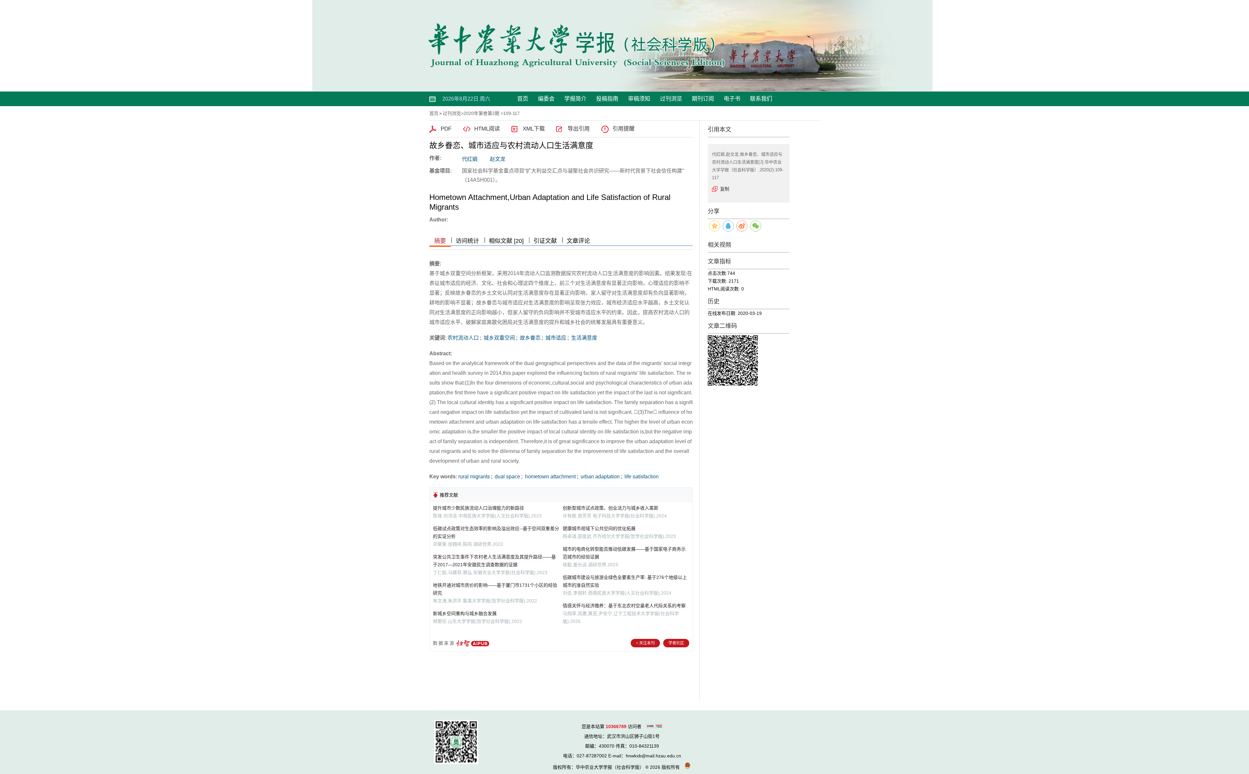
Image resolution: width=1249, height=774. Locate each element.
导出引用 (579, 129)
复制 (724, 188)
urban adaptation (599, 476)
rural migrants (474, 476)
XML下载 (534, 129)
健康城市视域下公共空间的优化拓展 (599, 528)
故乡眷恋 (529, 338)
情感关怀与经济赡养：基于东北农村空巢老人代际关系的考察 (624, 605)
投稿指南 (607, 99)
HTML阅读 (487, 129)
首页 (522, 99)
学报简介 (575, 99)
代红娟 (469, 159)
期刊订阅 (703, 99)
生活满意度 (583, 338)
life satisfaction (641, 476)
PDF (446, 129)
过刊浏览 (671, 99)
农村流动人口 (463, 338)
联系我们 (761, 99)
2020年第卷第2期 (481, 113)
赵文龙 (497, 159)
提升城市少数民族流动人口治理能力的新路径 (478, 508)
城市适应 (555, 338)
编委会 (546, 99)
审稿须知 (639, 99)
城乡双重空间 (498, 338)
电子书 (732, 99)
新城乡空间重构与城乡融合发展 (465, 613)
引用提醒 (623, 129)
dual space (506, 476)
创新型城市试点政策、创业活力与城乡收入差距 (610, 508)
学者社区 (676, 643)
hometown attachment (550, 476)
